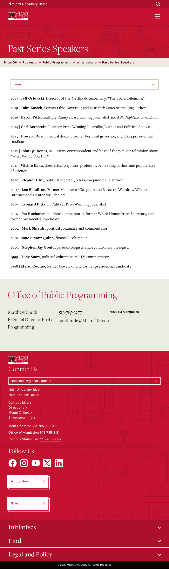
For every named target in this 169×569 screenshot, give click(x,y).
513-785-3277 (70, 312)
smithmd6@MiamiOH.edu (83, 320)
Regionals (30, 62)
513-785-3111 (49, 433)
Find (14, 540)
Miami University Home (30, 4)
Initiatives (22, 527)
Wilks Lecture (87, 62)
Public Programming (57, 62)
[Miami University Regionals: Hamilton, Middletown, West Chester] (18, 16)
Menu (19, 84)
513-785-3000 (43, 426)
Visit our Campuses (124, 312)
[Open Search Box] (158, 4)
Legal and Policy (30, 554)
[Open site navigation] (157, 16)
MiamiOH (10, 62)
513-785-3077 (50, 439)
